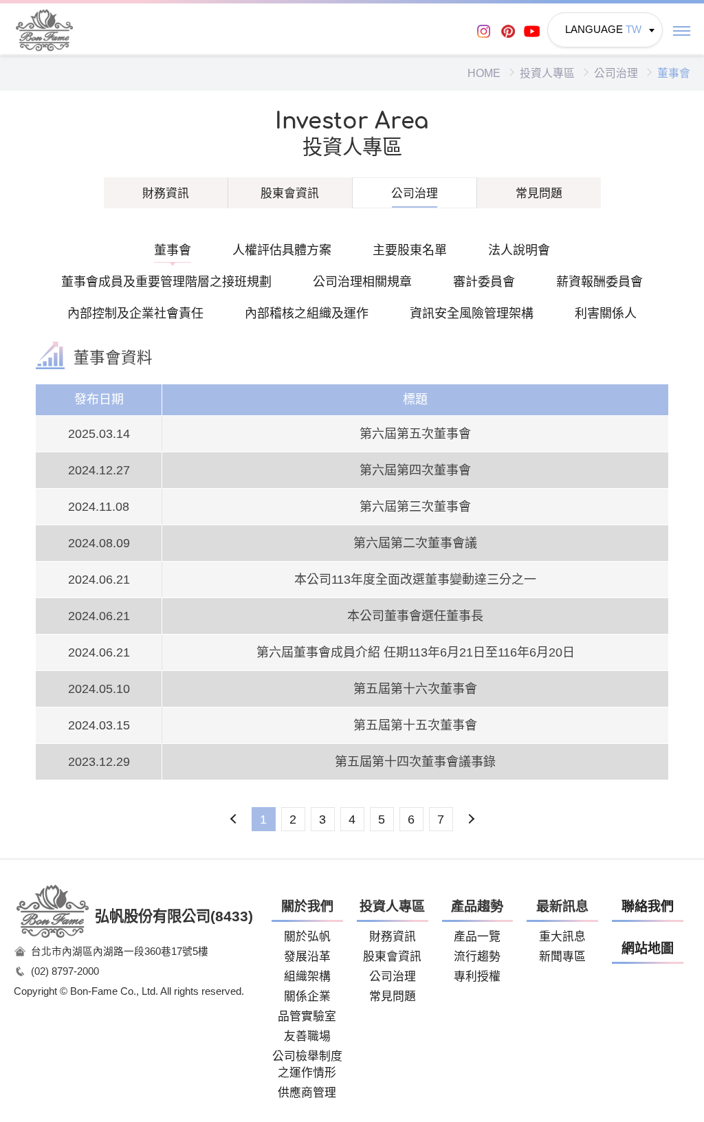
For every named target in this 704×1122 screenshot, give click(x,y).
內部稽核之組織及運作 (306, 313)
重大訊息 (562, 936)
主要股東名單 (410, 250)
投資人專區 (547, 73)
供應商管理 (307, 1092)
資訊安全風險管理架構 (472, 313)
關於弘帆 (307, 936)
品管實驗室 (307, 1016)
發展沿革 (307, 956)
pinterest (507, 31)
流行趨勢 (477, 956)
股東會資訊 (290, 193)
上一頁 (234, 819)
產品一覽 (477, 936)
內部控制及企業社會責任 (135, 313)
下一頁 (471, 819)
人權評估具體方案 (281, 250)
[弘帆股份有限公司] (45, 30)
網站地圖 (648, 948)
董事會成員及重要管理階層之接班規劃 (166, 282)
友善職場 (307, 1036)
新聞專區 (562, 956)
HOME (484, 73)
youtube (531, 31)
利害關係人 (606, 313)
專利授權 (477, 976)
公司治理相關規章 (362, 282)
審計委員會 (484, 282)
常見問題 (539, 193)
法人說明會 (519, 250)
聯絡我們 (648, 906)
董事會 (172, 250)
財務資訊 (165, 193)
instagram (483, 31)
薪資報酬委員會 (599, 282)
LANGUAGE (603, 29)
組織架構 (307, 976)
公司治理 (616, 73)
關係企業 (307, 996)
